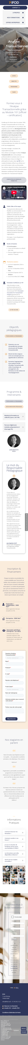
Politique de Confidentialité (14, 968)
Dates (14, 75)
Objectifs (14, 81)
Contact (15, 7)
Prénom (14, 921)
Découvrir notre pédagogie (14, 406)
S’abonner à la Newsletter (11, 1006)
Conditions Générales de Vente (11, 1012)
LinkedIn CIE (7, 1008)
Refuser (24, 1028)
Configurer (16, 1030)
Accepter (24, 1032)
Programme (14, 86)
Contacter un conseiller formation (14, 180)
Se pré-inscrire (14, 309)
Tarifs (14, 92)
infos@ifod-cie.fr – (7, 1001)
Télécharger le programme (14, 336)
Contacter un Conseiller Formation (13, 57)
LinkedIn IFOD (16, 1008)
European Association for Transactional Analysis (15, 292)
